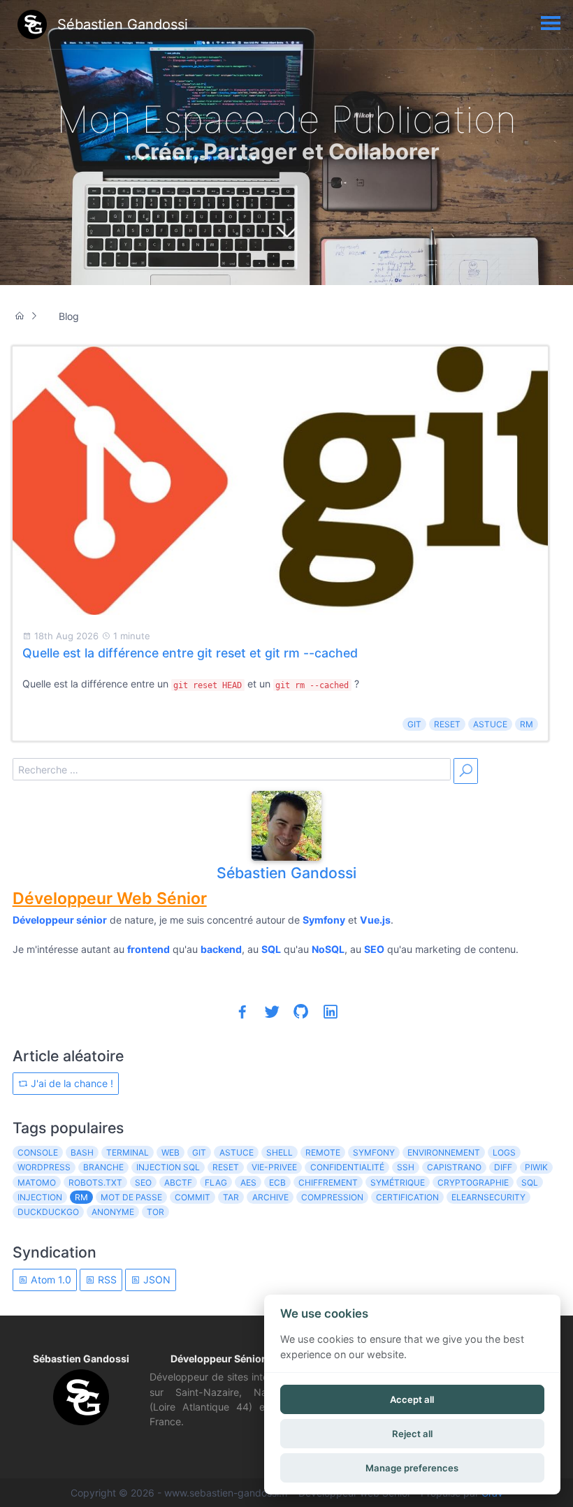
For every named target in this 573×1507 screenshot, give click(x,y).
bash (82, 1152)
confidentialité (347, 1167)
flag (216, 1182)
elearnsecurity (488, 1197)
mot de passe (131, 1197)
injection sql (168, 1167)
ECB (277, 1182)
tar (231, 1197)
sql (529, 1182)
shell (279, 1152)
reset (447, 724)
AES (248, 1182)
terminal (127, 1152)
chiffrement (328, 1182)
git (414, 724)
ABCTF (178, 1182)
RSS (106, 1280)
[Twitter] (272, 1011)
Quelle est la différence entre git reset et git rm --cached (190, 653)
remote (322, 1152)
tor (155, 1212)
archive (270, 1197)
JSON (155, 1280)
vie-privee (274, 1167)
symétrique (397, 1182)
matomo (36, 1182)
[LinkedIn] (330, 1011)
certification (407, 1197)
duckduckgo (48, 1212)
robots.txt (95, 1182)
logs (504, 1152)
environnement (443, 1152)
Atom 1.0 (49, 1280)
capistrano (454, 1167)
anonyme (113, 1212)
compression (332, 1197)
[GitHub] (301, 1011)
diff (503, 1167)
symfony (374, 1152)
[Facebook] (242, 1011)
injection (39, 1197)
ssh (405, 1167)
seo (143, 1182)
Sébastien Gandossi (286, 873)
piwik (536, 1167)
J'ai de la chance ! (70, 1083)
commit (192, 1197)
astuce (490, 724)
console (37, 1152)
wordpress (44, 1167)
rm (526, 724)
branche (103, 1167)
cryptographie (473, 1182)
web (170, 1152)
